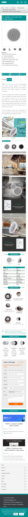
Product (7, 8)
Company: (6, 384)
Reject (15, 514)
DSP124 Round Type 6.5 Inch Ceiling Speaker (6, 352)
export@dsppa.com (11, 500)
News (2, 481)
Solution (3, 476)
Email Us (22, 362)
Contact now (6, 74)
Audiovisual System (5, 473)
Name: (5, 373)
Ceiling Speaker (20, 8)
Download (23, 74)
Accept (21, 514)
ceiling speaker (11, 84)
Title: (5, 370)
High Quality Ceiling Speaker (9, 10)
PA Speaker (13, 8)
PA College (3, 484)
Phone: (5, 380)
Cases (2, 478)
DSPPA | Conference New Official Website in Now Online (14, 449)
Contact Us (3, 489)
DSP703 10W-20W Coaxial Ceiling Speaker (17, 332)
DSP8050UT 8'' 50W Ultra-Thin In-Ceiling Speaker (14, 352)
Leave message (15, 74)
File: (4, 391)
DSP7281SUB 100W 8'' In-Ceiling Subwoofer (22, 351)
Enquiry (5, 387)
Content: (5, 395)
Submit (16, 404)
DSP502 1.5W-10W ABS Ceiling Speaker (13, 331)
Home (2, 8)
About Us (3, 467)
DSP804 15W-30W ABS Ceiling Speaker (11, 11)
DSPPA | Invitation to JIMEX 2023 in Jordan (14, 425)
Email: (5, 377)
